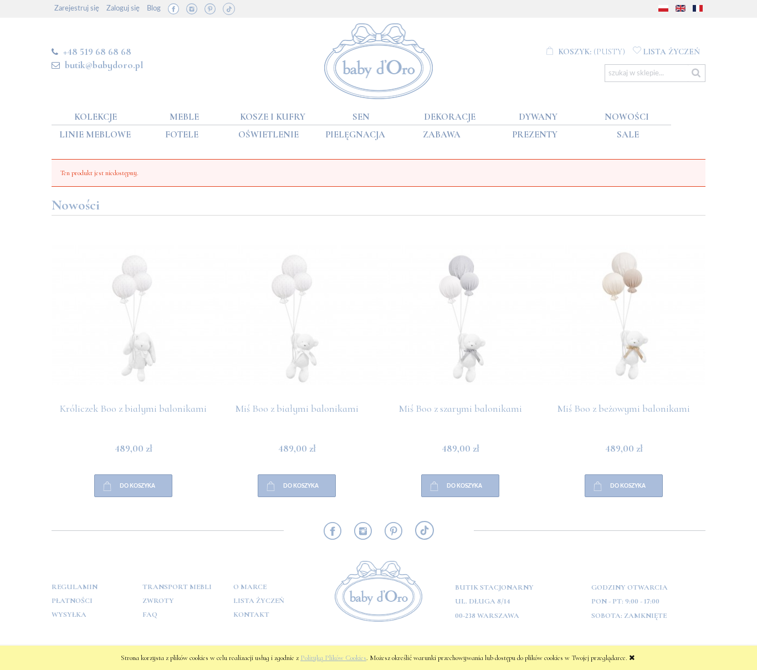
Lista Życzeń (258, 600)
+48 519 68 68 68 (97, 51)
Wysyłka (69, 614)
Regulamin (75, 586)
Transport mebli (177, 586)
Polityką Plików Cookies (333, 657)
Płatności (72, 600)
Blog (154, 8)
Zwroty (158, 600)
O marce (250, 586)
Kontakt (251, 614)
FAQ (149, 614)
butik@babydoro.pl (104, 65)
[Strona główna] (378, 59)
